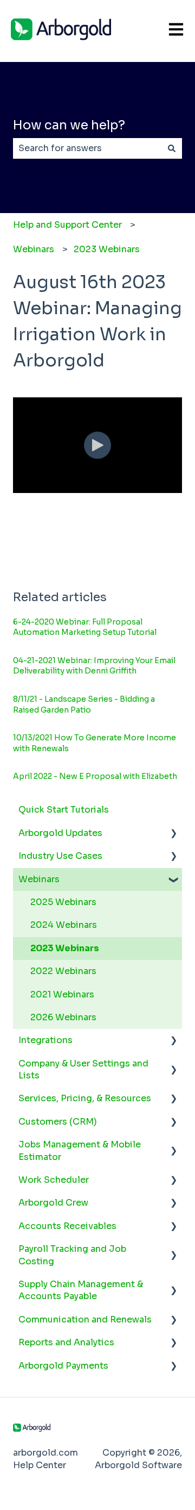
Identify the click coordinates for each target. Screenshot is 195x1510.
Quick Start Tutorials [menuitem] (63, 809)
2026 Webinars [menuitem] (63, 1017)
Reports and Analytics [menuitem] (66, 1342)
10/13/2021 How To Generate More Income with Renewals (94, 743)
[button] (173, 834)
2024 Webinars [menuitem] (63, 925)
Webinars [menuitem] (39, 879)
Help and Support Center (67, 224)
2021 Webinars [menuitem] (62, 994)
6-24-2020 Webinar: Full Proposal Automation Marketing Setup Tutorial (85, 627)
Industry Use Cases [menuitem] (60, 856)
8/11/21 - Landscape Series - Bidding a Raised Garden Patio (84, 704)
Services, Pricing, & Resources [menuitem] (84, 1098)
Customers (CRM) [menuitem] (57, 1121)
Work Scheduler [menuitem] (53, 1179)
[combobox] (87, 148)
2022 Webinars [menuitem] (63, 971)
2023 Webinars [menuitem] (64, 948)
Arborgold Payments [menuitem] (63, 1365)
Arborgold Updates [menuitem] (60, 833)
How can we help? (69, 125)
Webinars (33, 249)
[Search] (171, 148)
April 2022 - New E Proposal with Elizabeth (95, 776)
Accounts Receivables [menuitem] (67, 1226)
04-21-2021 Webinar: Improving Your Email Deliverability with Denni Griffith (94, 666)
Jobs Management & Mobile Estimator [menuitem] (79, 1150)
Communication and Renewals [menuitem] (85, 1319)
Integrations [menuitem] (45, 1040)
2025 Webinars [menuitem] (63, 902)
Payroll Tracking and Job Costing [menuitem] (72, 1254)
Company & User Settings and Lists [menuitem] (83, 1069)
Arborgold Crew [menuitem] (53, 1202)
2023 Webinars (107, 249)
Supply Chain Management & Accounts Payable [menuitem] (80, 1290)
